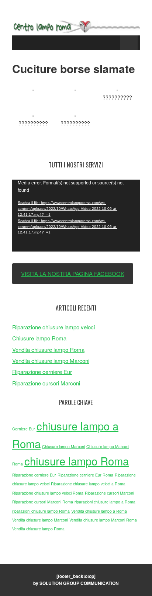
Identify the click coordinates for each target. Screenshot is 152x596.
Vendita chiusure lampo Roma (48, 349)
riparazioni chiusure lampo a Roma (105, 502)
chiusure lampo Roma (76, 460)
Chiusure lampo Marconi (63, 446)
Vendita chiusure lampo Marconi (50, 360)
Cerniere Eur (23, 429)
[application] (76, 216)
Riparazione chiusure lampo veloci (53, 327)
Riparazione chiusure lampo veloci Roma (47, 493)
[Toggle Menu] (129, 42)
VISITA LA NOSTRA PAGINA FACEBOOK (72, 273)
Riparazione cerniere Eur (42, 371)
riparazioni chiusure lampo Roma (41, 511)
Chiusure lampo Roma (39, 338)
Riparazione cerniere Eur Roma (85, 475)
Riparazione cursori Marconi (46, 383)
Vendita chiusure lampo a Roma (99, 511)
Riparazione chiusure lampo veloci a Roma (88, 483)
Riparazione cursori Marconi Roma (42, 502)
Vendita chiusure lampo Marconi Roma (103, 520)
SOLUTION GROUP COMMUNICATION (79, 583)
